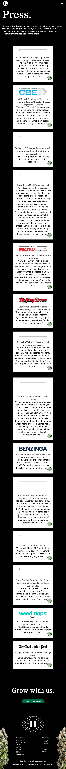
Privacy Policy (31, 764)
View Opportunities (33, 701)
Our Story (45, 738)
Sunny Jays (19, 751)
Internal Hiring (46, 753)
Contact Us (45, 743)
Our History (45, 740)
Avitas (18, 752)
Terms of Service (18, 764)
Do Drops (18, 749)
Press (43, 745)
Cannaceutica (20, 754)
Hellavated (19, 747)
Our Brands (20, 742)
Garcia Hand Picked (21, 746)
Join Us (44, 749)
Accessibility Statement (45, 764)
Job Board (44, 751)
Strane (18, 744)
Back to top (62, 765)
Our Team (44, 741)
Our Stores (20, 740)
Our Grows (20, 738)
